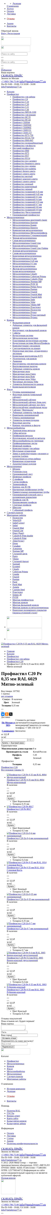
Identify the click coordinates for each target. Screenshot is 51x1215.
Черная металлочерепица (24, 238)
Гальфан (16, 546)
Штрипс (16, 469)
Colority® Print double (22, 535)
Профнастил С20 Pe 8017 (19, 809)
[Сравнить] (2, 709)
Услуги (10, 8)
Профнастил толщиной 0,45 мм (27, 194)
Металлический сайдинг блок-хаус (29, 402)
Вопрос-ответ (13, 1116)
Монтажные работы (16, 515)
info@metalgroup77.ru (32, 81)
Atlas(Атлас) (18, 541)
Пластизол (17, 592)
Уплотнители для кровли (24, 358)
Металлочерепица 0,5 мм (24, 263)
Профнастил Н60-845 (22, 140)
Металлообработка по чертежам (27, 441)
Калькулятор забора (16, 1123)
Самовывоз (8, 731)
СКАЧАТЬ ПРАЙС (12, 75)
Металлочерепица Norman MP (27, 281)
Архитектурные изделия (24, 464)
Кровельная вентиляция (24, 387)
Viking (15, 559)
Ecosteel (16, 566)
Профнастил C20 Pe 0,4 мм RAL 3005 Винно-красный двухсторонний (25, 959)
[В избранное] (2, 711)
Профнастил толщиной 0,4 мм (27, 199)
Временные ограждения (24, 461)
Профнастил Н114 (21, 158)
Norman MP (18, 551)
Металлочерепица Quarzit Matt (27, 294)
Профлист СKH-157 (22, 132)
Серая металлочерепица (24, 240)
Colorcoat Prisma (20, 571)
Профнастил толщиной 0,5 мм (27, 197)
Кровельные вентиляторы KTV (27, 356)
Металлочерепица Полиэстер (26, 310)
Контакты (11, 26)
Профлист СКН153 (21, 130)
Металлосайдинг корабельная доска (29, 407)
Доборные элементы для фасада (27, 412)
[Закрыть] (2, 68)
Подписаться (7, 1047)
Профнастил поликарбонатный (27, 143)
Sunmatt (16, 564)
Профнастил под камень (24, 168)
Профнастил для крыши (24, 115)
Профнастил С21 (20, 107)
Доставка (11, 14)
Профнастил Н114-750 (23, 138)
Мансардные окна (21, 371)
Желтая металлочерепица (24, 269)
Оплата (10, 11)
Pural (14, 582)
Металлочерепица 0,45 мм (25, 261)
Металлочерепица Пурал (24, 312)
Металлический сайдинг (24, 399)
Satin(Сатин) (18, 523)
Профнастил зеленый (22, 184)
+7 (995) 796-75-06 (10, 81)
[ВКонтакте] (3, 714)
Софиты (16, 333)
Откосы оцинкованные (23, 417)
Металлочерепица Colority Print (27, 279)
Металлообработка (16, 428)
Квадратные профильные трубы (27, 489)
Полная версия (8, 1178)
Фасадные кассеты (21, 423)
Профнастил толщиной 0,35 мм (27, 192)
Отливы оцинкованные (23, 392)
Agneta (15, 587)
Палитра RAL (13, 1110)
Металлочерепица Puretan (24, 289)
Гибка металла (19, 433)
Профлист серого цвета (23, 174)
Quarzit (15, 577)
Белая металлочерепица (23, 266)
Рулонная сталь (19, 471)
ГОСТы (10, 1113)
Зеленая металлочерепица (24, 251)
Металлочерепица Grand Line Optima (30, 248)
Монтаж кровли (20, 602)
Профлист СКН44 (21, 122)
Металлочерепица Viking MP (26, 304)
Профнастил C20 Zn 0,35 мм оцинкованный (28, 899)
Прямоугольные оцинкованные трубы (30, 492)
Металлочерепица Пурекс (25, 317)
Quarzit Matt (18, 528)
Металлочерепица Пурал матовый (29, 315)
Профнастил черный (22, 189)
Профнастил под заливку (24, 161)
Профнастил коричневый (24, 186)
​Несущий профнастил (23, 148)
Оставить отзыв (9, 1038)
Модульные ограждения (24, 451)
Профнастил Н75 (20, 153)
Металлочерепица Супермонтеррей (29, 235)
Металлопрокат (14, 466)
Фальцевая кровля (21, 322)
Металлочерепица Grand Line (26, 243)
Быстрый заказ (17, 743)
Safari (15, 525)
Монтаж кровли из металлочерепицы (30, 607)
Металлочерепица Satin (23, 299)
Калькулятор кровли (16, 1121)
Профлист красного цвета (25, 179)
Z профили (17, 479)
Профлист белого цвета (23, 171)
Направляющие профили (24, 502)
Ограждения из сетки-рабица (26, 458)
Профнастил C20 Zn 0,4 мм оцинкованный (27, 838)
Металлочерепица (15, 217)
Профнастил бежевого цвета (26, 163)
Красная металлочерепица (25, 245)
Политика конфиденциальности (22, 1143)
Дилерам (16, 3)
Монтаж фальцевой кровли (25, 605)
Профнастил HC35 (21, 117)
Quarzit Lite (17, 530)
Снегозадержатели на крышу (26, 348)
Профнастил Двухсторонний (26, 212)
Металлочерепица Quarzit (24, 292)
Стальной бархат (20, 561)
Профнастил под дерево (24, 166)
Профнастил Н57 (20, 156)
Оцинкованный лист (22, 474)
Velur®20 (16, 520)
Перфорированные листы (24, 443)
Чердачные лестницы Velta (25, 381)
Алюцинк (17, 548)
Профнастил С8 (20, 99)
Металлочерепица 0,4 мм (24, 258)
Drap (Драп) (18, 533)
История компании (16, 1089)
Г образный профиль (22, 510)
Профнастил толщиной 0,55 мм (27, 202)
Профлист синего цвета (23, 181)
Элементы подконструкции (25, 420)
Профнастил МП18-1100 (24, 112)
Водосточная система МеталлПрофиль (31, 343)
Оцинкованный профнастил (26, 215)
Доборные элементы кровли (26, 369)
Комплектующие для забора (25, 448)
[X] (10, 714)
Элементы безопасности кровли (27, 384)
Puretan (15, 579)
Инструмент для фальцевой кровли (29, 330)
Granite (15, 574)
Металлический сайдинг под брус (28, 405)
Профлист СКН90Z (21, 127)
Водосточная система (22, 335)
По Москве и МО (8, 723)
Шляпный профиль (21, 446)
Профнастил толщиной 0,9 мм (27, 209)
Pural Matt (17, 584)
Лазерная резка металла (23, 430)
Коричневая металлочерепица (26, 256)
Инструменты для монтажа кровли (29, 364)
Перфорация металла (22, 435)
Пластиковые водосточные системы (29, 340)
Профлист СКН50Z (21, 125)
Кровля (10, 320)
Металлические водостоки (25, 338)
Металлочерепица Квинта (25, 227)
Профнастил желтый (22, 176)
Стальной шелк (19, 553)
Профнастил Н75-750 (22, 135)
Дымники (17, 361)
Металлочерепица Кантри (25, 222)
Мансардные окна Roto (23, 376)
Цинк (15, 543)
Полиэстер (17, 518)
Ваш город (6, 1035)
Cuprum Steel (18, 589)
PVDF (15, 597)
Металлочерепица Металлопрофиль (29, 233)
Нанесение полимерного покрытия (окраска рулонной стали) (29, 611)
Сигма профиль (20, 482)
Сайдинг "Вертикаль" (23, 410)
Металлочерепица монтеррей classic (29, 220)
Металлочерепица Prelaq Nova (27, 286)
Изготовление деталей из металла (28, 438)
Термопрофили (19, 484)
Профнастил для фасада (23, 145)
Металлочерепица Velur (23, 302)
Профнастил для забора (23, 97)
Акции (10, 23)
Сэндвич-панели (15, 512)
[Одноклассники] (6, 714)
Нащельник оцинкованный (25, 415)
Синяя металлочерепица (24, 253)
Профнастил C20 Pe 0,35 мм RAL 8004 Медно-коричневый (25, 781)
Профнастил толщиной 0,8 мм (27, 207)
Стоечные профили (21, 505)
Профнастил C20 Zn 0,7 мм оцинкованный (27, 928)
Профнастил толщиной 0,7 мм (27, 204)
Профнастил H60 (20, 150)
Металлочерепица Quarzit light (27, 297)
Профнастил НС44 (21, 120)
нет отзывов (7, 696)
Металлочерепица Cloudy (24, 274)
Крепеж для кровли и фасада (26, 425)
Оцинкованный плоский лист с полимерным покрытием (27, 495)
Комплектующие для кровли (26, 346)
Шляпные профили (21, 476)
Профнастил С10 (20, 102)
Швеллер (16, 507)
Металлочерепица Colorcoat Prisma (29, 276)
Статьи (10, 1138)
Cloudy (15, 569)
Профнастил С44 (20, 109)
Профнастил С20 (20, 104)
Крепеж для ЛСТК (21, 487)
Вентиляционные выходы (25, 366)
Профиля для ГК (20, 500)
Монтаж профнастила (23, 600)
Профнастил (13, 94)
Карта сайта (12, 1118)
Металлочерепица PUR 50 (25, 284)
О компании (13, 6)
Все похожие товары (12, 770)
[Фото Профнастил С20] (25, 646)
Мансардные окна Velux (24, 379)
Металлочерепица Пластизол (26, 307)
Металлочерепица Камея (24, 225)
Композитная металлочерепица (27, 230)
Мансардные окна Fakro (24, 374)
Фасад (10, 389)
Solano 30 (17, 595)
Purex (15, 556)
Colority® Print (19, 538)
